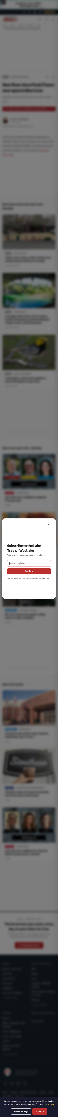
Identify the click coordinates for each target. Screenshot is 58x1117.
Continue (29, 571)
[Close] (48, 524)
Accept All (39, 1111)
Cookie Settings (21, 1111)
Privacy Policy (45, 578)
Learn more (49, 1104)
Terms (36, 578)
